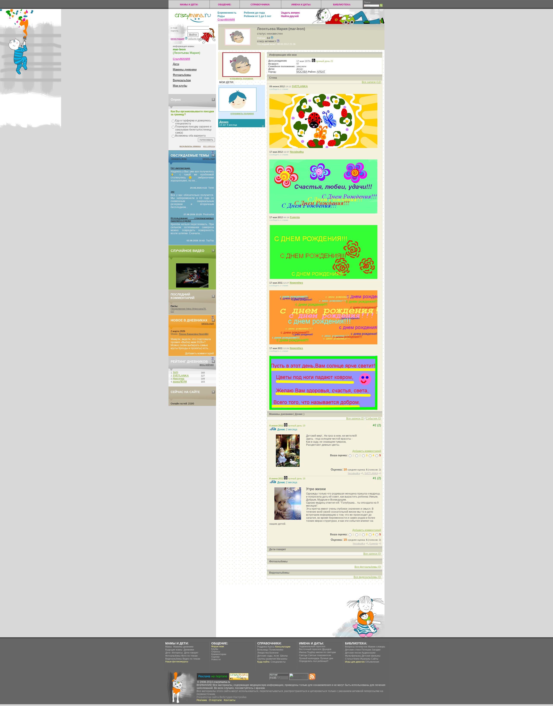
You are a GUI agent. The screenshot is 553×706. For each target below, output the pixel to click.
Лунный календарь (309, 658)
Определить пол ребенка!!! (313, 661)
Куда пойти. (263, 661)
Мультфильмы (353, 655)
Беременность (227, 12)
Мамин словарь (376, 646)
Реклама (202, 700)
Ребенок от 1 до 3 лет (257, 16)
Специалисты (278, 661)
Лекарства (263, 652)
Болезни (273, 652)
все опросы (209, 146)
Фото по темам (189, 655)
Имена (302, 652)
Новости (216, 659)
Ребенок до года (254, 12)
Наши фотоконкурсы (176, 661)
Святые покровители (319, 655)
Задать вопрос (290, 12)
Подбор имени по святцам (321, 652)
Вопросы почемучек (356, 646)
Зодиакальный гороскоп (312, 646)
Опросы (215, 651)
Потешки (366, 649)
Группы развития (266, 658)
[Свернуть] (213, 99)
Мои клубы (180, 85)
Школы (284, 655)
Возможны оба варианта (190, 135)
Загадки (376, 649)
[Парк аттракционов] (192, 286)
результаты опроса (190, 146)
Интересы (177, 652)
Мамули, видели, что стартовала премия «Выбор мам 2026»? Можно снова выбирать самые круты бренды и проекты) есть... (191, 344)
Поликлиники (276, 649)
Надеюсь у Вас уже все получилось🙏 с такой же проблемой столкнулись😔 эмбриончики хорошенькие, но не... (192, 176)
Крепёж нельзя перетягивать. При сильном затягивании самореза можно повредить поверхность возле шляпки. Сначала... (192, 229)
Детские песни (353, 652)
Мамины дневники (185, 69)
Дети (176, 64)
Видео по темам (191, 658)
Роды (221, 16)
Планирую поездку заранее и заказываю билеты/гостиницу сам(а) (193, 129)
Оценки (215, 656)
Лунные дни (326, 658)
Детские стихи (353, 649)
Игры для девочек (355, 661)
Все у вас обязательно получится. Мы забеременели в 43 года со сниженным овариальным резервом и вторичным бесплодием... (192, 201)
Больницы (262, 649)
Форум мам (217, 646)
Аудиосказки (368, 652)
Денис (281, 429)
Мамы (168, 646)
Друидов (326, 649)
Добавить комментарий (199, 353)
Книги (356, 658)
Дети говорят (191, 652)
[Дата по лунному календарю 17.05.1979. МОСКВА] (313, 61)
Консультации (282, 646)
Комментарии (218, 654)
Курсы (271, 646)
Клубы (214, 649)
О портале (215, 700)
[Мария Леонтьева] (241, 76)
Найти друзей (290, 16)
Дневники (189, 649)
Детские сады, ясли (268, 655)
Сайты (374, 658)
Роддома (262, 646)
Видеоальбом (182, 80)
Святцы (303, 655)
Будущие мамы (173, 649)
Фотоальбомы (182, 74)
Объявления (372, 661)
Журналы (365, 658)
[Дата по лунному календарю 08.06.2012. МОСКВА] (285, 425)
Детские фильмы (371, 655)
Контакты (229, 700)
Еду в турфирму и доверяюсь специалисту (193, 122)
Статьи (349, 658)
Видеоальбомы (173, 658)
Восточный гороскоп (310, 649)
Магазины (281, 658)
